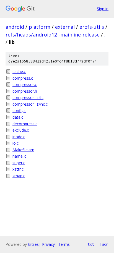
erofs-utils (91, 27)
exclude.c (20, 130)
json (104, 244)
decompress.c (24, 123)
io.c (15, 143)
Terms (64, 244)
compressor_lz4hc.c (30, 104)
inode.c (18, 136)
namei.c (19, 156)
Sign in (102, 8)
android (15, 27)
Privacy (48, 244)
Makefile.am (23, 149)
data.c (17, 117)
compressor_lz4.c (27, 97)
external (65, 27)
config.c (19, 110)
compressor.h (24, 91)
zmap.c (18, 175)
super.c (18, 162)
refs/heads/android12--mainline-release (53, 34)
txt (90, 244)
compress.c (22, 78)
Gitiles (33, 244)
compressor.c (24, 84)
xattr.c (18, 169)
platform (39, 27)
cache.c (19, 71)
